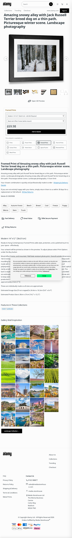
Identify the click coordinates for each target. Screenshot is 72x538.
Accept (44, 275)
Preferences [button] (46, 271)
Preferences (28, 275)
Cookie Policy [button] (51, 269)
